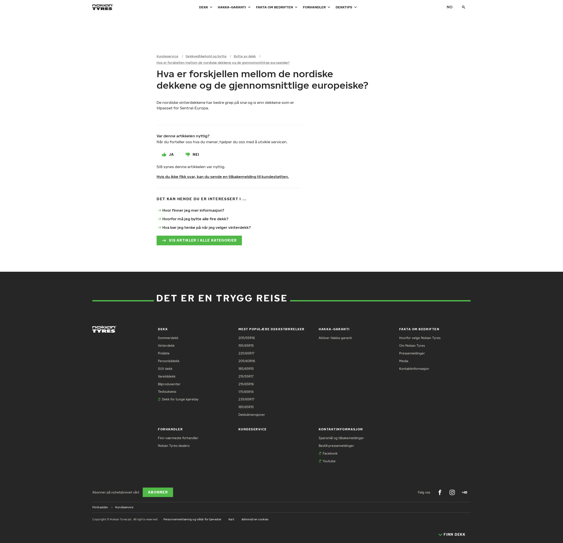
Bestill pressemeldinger (336, 446)
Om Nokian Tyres (412, 345)
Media (403, 361)
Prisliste (164, 353)
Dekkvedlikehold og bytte (206, 56)
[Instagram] (452, 492)
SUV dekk (165, 369)
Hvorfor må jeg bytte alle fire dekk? (195, 218)
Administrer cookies (254, 519)
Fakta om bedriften (274, 7)
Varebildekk (166, 376)
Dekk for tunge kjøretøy (180, 399)
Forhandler (314, 7)
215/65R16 (246, 384)
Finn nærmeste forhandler (178, 438)
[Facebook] (440, 492)
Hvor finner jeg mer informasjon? (193, 210)
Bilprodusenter (169, 384)
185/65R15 (246, 369)
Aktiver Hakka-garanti (335, 338)
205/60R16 (246, 361)
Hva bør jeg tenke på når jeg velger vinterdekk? (206, 227)
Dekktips (344, 7)
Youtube (329, 461)
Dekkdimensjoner (251, 414)
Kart (231, 519)
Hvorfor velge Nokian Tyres (420, 338)
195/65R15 (246, 345)
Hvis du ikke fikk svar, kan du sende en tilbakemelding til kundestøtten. (223, 176)
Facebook (330, 453)
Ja (171, 154)
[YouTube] (464, 492)
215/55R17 (246, 376)
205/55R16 (246, 338)
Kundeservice (167, 56)
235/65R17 (246, 399)
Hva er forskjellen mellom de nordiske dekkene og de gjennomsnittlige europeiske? (223, 62)
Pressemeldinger (412, 353)
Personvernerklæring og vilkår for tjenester (192, 519)
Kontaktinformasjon (414, 369)
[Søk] (464, 7)
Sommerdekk (168, 338)
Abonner (158, 492)
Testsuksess (167, 391)
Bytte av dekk (245, 56)
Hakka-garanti (232, 7)
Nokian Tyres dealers (174, 446)
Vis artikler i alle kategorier (203, 240)
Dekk (203, 7)
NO (450, 7)
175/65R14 (246, 392)
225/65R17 (246, 353)
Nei (196, 154)
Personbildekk (168, 361)
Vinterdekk (166, 345)
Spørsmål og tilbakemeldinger (341, 438)
